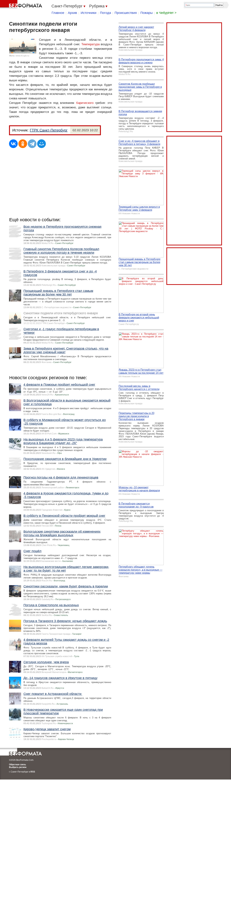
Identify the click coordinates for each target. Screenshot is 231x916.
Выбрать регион (17, 767)
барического (84, 103)
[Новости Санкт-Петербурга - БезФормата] (21, 4)
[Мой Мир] (41, 143)
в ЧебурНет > (166, 13)
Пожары (146, 13)
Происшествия (126, 13)
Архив (72, 13)
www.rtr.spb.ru (22, 55)
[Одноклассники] (22, 143)
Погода (105, 13)
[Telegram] (32, 143)
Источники (88, 13)
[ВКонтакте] (13, 143)
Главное (58, 13)
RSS (32, 771)
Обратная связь (17, 764)
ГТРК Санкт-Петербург (48, 130)
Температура (90, 44)
